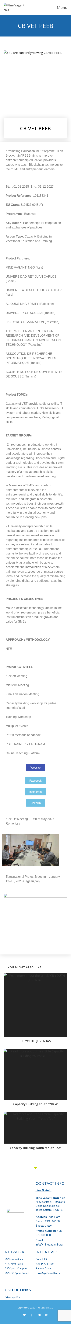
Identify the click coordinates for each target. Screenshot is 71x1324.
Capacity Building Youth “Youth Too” (35, 1148)
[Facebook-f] (31, 1315)
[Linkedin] (39, 1315)
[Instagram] (46, 1315)
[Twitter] (24, 1315)
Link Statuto (43, 1190)
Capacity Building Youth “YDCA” (35, 1104)
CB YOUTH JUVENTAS (35, 1041)
